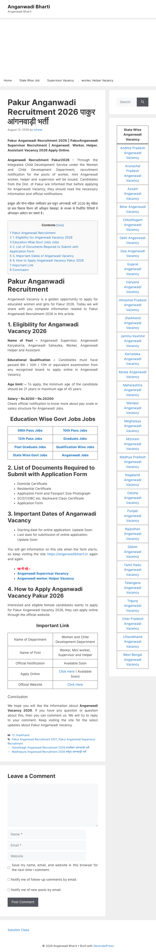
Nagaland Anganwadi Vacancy (132, 480)
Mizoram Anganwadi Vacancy (132, 444)
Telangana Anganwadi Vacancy (132, 587)
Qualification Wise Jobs (75, 447)
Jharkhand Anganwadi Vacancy (132, 323)
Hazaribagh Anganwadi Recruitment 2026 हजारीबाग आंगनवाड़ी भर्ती (50, 747)
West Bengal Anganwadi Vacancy (132, 659)
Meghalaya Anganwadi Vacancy (132, 426)
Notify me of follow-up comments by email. (44, 879)
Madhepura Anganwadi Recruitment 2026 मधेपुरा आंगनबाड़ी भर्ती (49, 751)
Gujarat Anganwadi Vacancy (132, 269)
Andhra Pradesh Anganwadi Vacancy (132, 153)
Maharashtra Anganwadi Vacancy (132, 390)
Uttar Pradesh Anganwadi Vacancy (132, 623)
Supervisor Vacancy (60, 80)
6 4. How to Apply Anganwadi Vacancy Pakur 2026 (47, 260)
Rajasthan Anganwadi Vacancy (132, 534)
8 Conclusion (19, 270)
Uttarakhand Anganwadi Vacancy (132, 641)
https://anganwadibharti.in (67, 554)
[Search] (142, 102)
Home (8, 80)
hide (60, 225)
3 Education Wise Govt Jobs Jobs (34, 242)
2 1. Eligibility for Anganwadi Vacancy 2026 (41, 237)
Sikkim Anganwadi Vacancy (132, 551)
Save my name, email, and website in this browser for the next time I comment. (55, 867)
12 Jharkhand (20, 735)
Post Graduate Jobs (30, 447)
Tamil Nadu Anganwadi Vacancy (132, 570)
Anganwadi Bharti (29, 7)
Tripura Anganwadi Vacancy (132, 605)
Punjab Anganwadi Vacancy (132, 516)
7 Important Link (21, 265)
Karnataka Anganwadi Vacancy (132, 359)
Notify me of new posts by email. (36, 890)
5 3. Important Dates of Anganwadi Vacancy (42, 256)
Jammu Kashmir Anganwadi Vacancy (132, 341)
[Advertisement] (78, 46)
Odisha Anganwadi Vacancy (132, 498)
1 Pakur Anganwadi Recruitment (33, 233)
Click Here (67, 671)
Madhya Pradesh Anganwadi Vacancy (133, 462)
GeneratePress (103, 946)
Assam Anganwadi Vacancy (132, 193)
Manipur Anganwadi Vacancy (132, 408)
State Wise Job (29, 80)
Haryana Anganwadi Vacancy (132, 287)
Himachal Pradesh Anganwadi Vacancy (133, 305)
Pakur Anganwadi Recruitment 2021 (34, 739)
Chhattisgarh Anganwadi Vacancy (132, 224)
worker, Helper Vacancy (97, 80)
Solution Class (18, 930)
